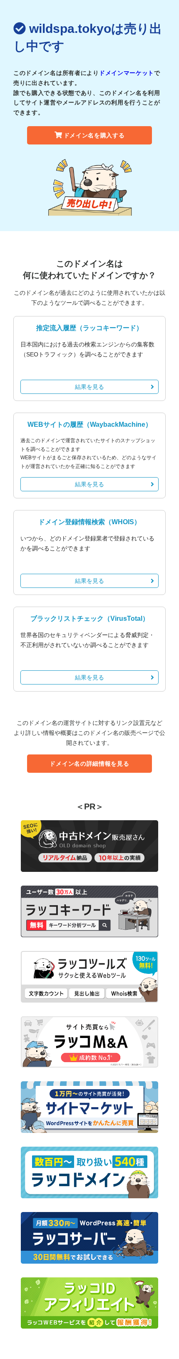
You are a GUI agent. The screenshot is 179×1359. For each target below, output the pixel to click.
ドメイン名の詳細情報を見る (89, 763)
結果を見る (89, 386)
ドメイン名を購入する (94, 135)
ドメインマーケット (126, 73)
